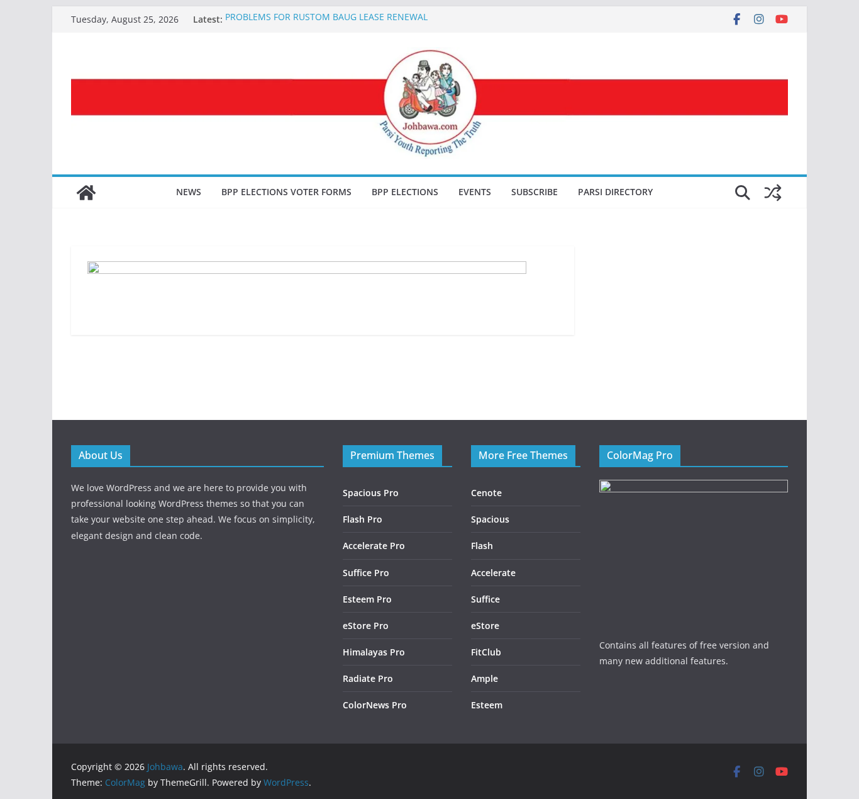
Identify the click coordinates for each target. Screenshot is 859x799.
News (188, 192)
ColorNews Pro (375, 705)
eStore (485, 626)
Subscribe (534, 192)
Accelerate (493, 573)
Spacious (490, 519)
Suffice (485, 599)
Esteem (486, 705)
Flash (482, 546)
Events (474, 192)
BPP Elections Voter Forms (286, 192)
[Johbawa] (86, 193)
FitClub (486, 652)
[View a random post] (773, 193)
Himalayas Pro (374, 652)
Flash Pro (362, 519)
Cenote (486, 493)
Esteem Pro (367, 599)
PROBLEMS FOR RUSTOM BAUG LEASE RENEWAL (326, 19)
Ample (484, 678)
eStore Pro (366, 626)
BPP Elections (405, 192)
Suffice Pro (366, 573)
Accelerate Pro (374, 546)
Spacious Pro (371, 493)
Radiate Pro (368, 678)
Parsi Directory (615, 192)
